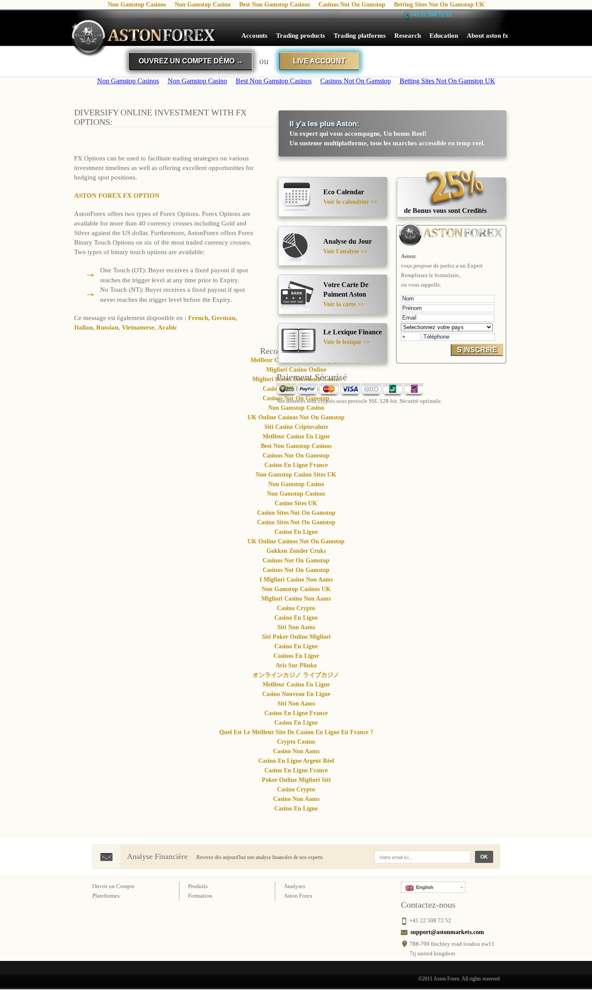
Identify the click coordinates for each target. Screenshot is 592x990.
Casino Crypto (296, 608)
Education (443, 35)
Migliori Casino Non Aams (296, 598)
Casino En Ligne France (296, 465)
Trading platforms (360, 35)
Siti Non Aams (296, 627)
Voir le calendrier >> (350, 202)
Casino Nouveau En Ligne (296, 694)
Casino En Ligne (296, 532)
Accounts (254, 35)
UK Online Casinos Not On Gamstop (296, 417)
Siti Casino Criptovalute (296, 427)
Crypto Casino (296, 741)
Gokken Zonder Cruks (296, 551)
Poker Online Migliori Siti (296, 780)
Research (407, 35)
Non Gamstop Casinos (296, 493)
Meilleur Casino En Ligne (296, 436)
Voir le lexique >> (346, 342)
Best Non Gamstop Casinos (296, 446)
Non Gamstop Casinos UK (296, 589)
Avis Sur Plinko (296, 665)
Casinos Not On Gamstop (296, 455)
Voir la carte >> (343, 304)
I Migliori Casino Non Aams (296, 579)
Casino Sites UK (296, 503)
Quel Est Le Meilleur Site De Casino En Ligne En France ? (296, 732)
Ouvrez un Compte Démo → (191, 61)
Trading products (300, 35)
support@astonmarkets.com (447, 932)
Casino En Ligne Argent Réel (296, 761)
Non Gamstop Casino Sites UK (296, 474)
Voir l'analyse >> (345, 251)
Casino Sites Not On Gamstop (296, 513)
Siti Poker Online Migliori (296, 637)
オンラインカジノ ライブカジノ (296, 675)
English (423, 887)
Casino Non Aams (296, 751)
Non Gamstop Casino (296, 408)
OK (484, 857)
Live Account (319, 61)
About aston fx (487, 35)
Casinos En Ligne (296, 656)
